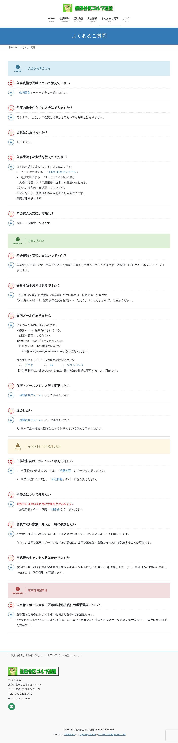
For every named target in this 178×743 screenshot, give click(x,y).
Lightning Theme (88, 734)
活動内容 (65, 470)
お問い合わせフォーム (62, 171)
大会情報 (57, 479)
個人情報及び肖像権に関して (26, 655)
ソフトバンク (75, 365)
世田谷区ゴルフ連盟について (63, 655)
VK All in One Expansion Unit (112, 734)
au (51, 365)
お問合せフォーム (30, 395)
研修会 (55, 509)
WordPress (69, 734)
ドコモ (29, 365)
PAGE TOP (170, 718)
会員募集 (24, 92)
